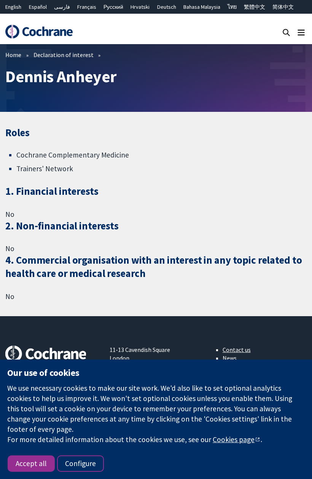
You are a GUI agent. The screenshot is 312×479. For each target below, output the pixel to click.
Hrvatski (140, 6)
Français (86, 6)
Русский (113, 6)
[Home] (38, 32)
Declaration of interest (63, 55)
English (13, 6)
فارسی (62, 6)
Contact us (237, 349)
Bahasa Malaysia (201, 6)
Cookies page (234, 439)
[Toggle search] (286, 32)
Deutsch (166, 6)
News (230, 358)
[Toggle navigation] (301, 32)
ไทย (232, 6)
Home (13, 55)
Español (38, 6)
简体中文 (283, 6)
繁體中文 (254, 6)
